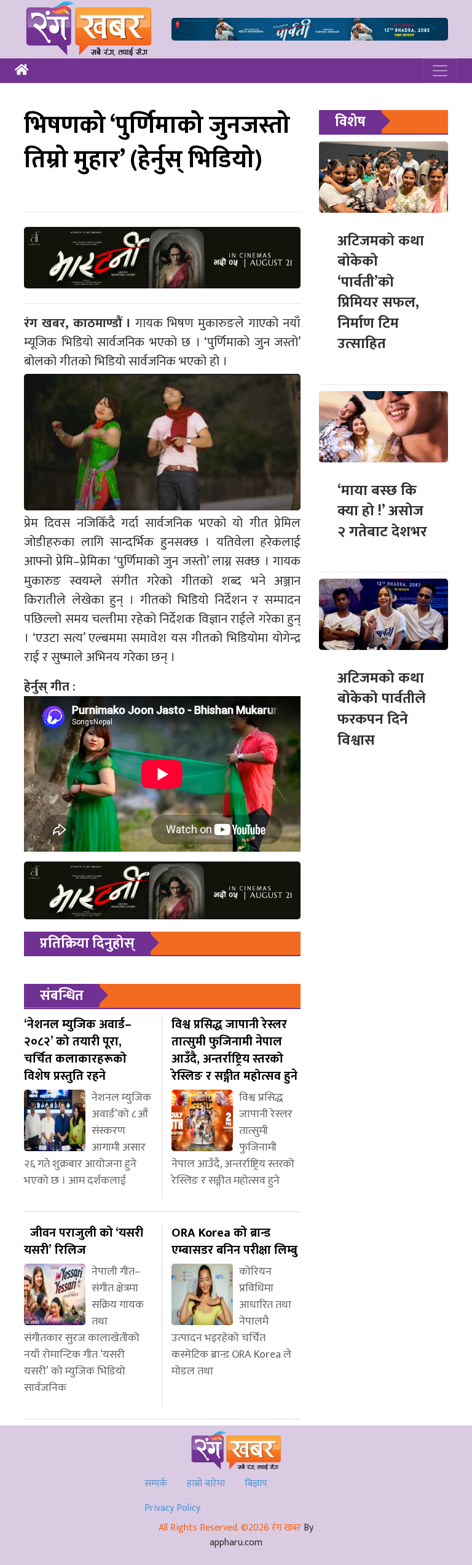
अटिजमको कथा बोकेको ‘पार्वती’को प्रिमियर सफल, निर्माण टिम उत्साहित (380, 293)
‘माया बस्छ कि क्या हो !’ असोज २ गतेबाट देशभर (382, 511)
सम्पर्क (155, 1483)
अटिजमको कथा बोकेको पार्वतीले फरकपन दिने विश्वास (381, 709)
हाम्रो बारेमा (206, 1483)
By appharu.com (261, 1535)
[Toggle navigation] (440, 70)
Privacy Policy (172, 1508)
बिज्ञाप (256, 1483)
